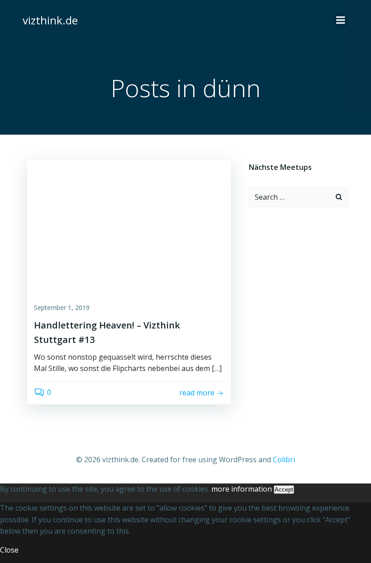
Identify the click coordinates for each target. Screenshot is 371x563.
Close (9, 550)
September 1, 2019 (62, 307)
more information (241, 489)
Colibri (284, 459)
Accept (284, 489)
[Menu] (340, 20)
